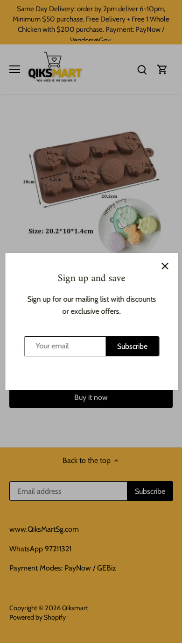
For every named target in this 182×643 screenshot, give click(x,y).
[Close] (164, 266)
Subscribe (132, 346)
